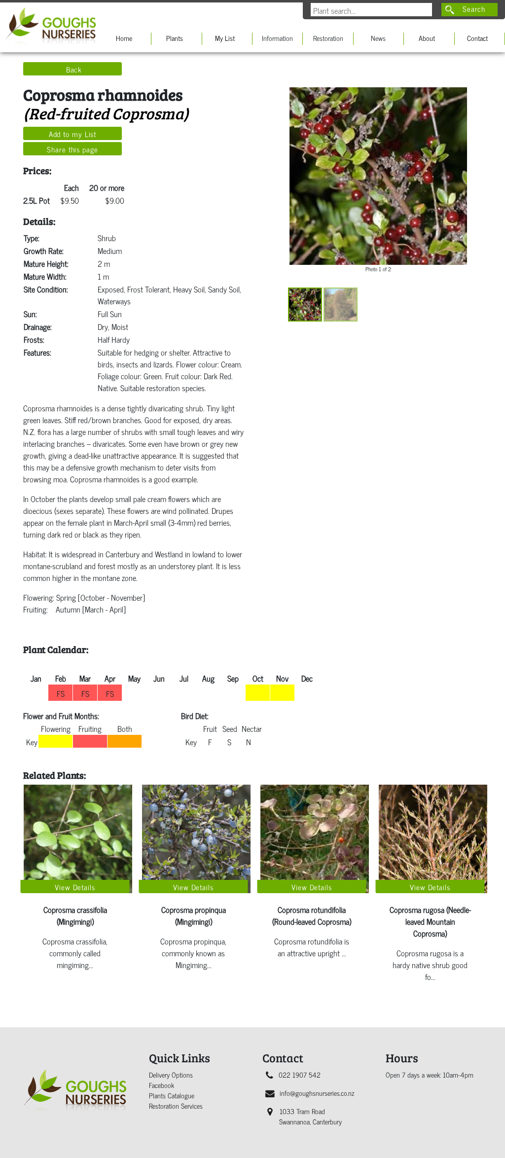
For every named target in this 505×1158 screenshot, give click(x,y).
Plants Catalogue (171, 1095)
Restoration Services (176, 1105)
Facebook (161, 1085)
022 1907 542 (300, 1074)
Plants (174, 38)
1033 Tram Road (310, 1116)
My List (225, 38)
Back (74, 69)
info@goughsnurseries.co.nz (317, 1092)
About (427, 38)
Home (124, 38)
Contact (477, 38)
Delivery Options (171, 1074)
